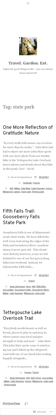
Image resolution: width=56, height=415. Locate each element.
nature (17, 191)
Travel (31, 281)
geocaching (8, 290)
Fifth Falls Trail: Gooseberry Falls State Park (21, 217)
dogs (28, 286)
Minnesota (8, 191)
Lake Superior (38, 188)
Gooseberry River (40, 290)
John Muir (25, 188)
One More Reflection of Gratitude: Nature (28, 130)
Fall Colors (36, 378)
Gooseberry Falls (23, 290)
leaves (49, 188)
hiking (17, 188)
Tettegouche (38, 191)
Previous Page (11, 403)
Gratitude (27, 183)
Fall (11, 188)
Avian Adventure (17, 286)
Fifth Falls (41, 286)
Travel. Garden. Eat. (28, 63)
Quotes (36, 183)
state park (26, 191)
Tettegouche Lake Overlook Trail (22, 315)
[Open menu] (28, 3)
